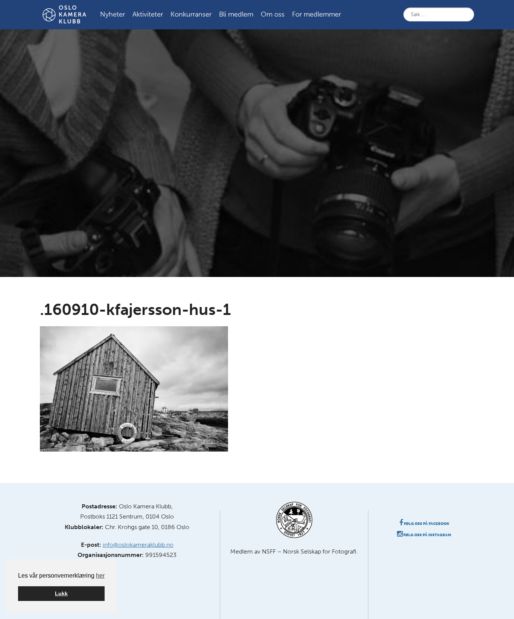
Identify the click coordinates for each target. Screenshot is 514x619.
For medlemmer (316, 14)
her (100, 575)
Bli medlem (236, 14)
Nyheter (112, 14)
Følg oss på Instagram (427, 535)
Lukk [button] (61, 593)
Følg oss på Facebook (426, 524)
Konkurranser (190, 14)
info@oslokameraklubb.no (138, 544)
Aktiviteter (147, 14)
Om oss (272, 14)
